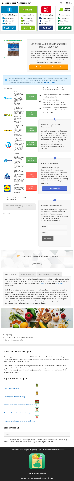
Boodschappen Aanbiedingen (16, 3)
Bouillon (41, 283)
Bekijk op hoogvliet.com (31, 143)
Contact (30, 474)
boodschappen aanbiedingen (37, 478)
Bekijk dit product (31, 97)
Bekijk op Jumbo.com (31, 129)
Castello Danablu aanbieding (14, 340)
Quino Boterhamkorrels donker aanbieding (19, 337)
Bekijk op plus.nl (31, 113)
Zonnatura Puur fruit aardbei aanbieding (17, 413)
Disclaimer (43, 474)
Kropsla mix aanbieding (11, 388)
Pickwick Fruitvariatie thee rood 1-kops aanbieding (20, 405)
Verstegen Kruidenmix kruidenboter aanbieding (19, 421)
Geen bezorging (31, 175)
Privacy (36, 474)
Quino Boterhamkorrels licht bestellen (50, 67)
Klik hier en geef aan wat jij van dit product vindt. (19, 206)
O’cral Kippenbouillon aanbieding (14, 397)
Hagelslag (8, 335)
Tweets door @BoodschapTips (60, 320)
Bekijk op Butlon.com (31, 159)
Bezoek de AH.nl (49, 82)
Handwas (59, 283)
